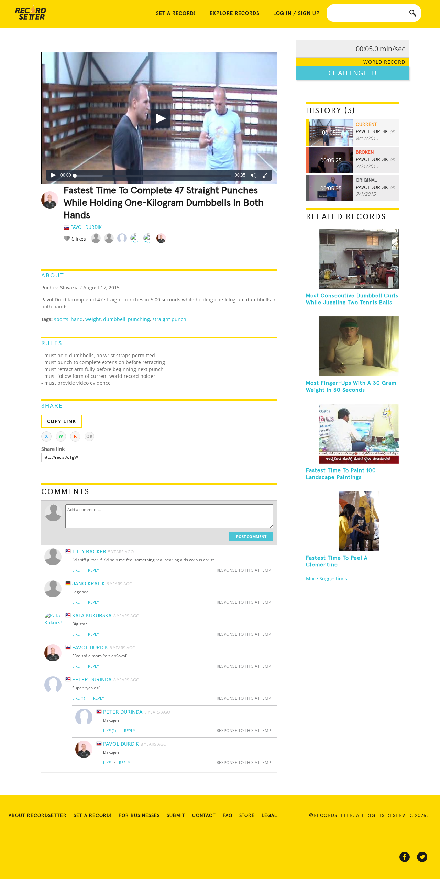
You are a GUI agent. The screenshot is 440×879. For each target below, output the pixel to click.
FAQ (227, 815)
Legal (269, 815)
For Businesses (139, 815)
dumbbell (114, 319)
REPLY (93, 570)
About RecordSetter (38, 815)
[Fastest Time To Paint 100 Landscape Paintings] (352, 433)
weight (93, 319)
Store (247, 815)
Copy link (61, 421)
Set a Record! (93, 815)
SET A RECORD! (176, 13)
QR (89, 436)
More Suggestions (326, 578)
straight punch (169, 319)
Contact (204, 815)
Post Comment (251, 536)
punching (139, 319)
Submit (176, 815)
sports (61, 319)
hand (77, 319)
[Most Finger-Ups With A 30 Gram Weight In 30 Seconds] (352, 346)
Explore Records (235, 13)
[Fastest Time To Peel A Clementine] (352, 521)
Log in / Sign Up (296, 13)
